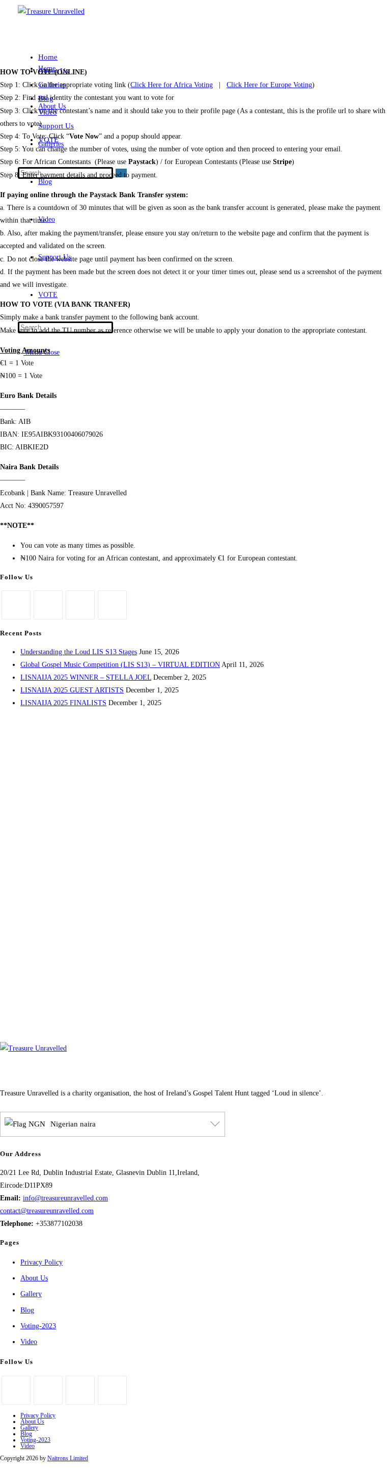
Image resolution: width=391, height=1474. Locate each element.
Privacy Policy (41, 1262)
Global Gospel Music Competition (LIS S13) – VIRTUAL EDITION (120, 664)
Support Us (56, 126)
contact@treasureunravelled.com (47, 1211)
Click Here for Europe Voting (269, 85)
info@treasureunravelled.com (65, 1198)
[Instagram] (80, 605)
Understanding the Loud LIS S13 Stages (78, 652)
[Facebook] (48, 605)
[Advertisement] (195, 945)
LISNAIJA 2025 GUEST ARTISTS (72, 690)
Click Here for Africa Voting (171, 85)
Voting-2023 (38, 1326)
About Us (34, 1278)
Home (48, 57)
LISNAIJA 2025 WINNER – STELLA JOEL (85, 677)
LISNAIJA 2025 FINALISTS (63, 703)
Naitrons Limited (67, 1458)
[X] (16, 605)
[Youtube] (112, 605)
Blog (27, 1310)
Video (28, 1342)
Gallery (31, 1294)
